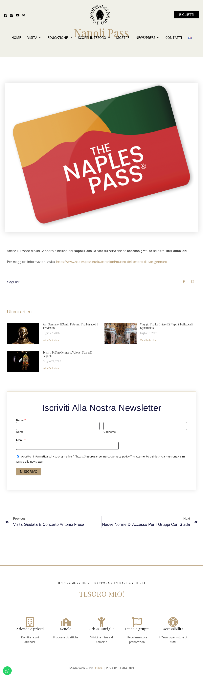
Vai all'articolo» (51, 340)
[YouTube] (17, 15)
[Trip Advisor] (23, 15)
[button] (186, 14)
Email (21, 440)
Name (21, 420)
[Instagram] (11, 15)
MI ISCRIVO (28, 471)
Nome (20, 431)
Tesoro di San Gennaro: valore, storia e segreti (67, 354)
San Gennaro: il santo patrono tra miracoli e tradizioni (71, 326)
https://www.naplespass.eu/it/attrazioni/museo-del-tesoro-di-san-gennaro (111, 262)
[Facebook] (6, 15)
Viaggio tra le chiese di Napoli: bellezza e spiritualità (166, 326)
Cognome (109, 431)
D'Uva (98, 668)
